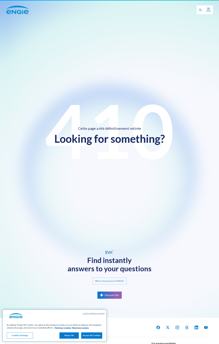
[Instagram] (177, 327)
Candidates (148, 4)
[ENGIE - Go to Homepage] (17, 18)
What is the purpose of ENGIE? (109, 281)
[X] (167, 327)
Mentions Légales (80, 328)
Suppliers (181, 4)
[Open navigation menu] (208, 18)
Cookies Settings (20, 335)
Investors (165, 4)
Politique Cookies (63, 328)
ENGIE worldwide (22, 4)
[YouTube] (205, 327)
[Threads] (186, 327)
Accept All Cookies (92, 335)
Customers (197, 4)
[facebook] (158, 327)
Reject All (69, 335)
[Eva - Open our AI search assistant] (200, 18)
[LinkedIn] (196, 327)
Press (212, 4)
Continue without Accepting (93, 313)
